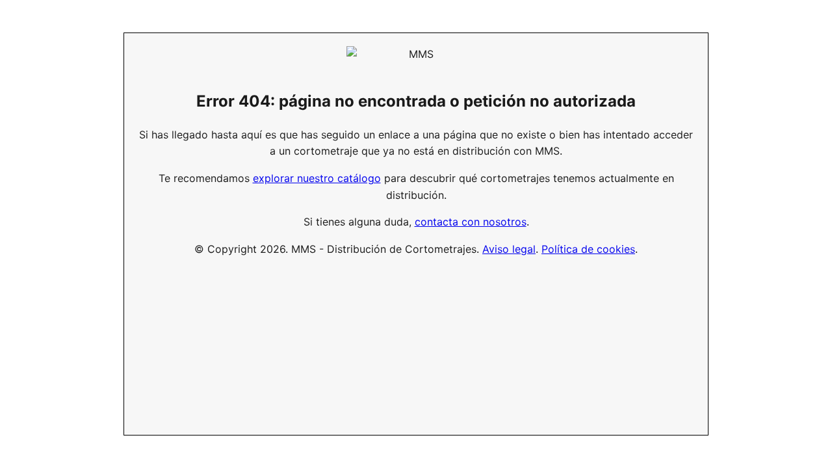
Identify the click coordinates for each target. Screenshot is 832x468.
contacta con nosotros (470, 221)
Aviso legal (509, 248)
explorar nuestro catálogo (317, 178)
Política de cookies (588, 248)
